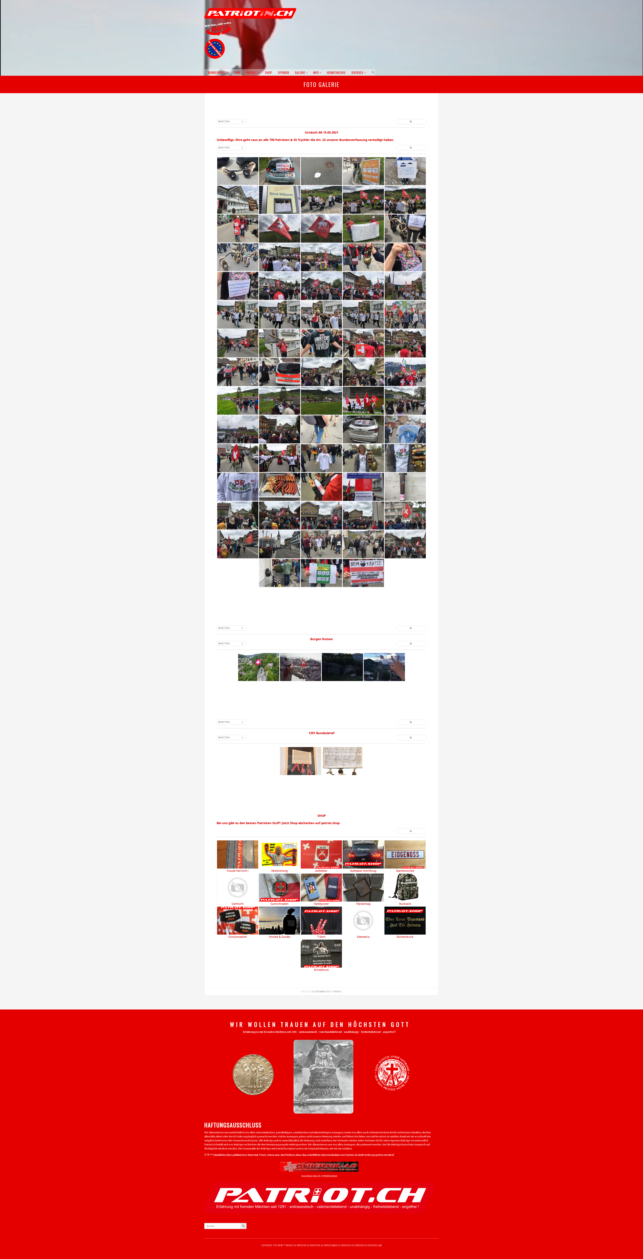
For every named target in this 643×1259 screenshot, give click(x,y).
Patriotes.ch (347, 1245)
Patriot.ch (291, 1245)
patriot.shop (330, 823)
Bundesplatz (217, 72)
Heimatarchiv (336, 72)
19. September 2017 (321, 991)
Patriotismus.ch (332, 1245)
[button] (372, 72)
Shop (268, 72)
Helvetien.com (374, 1245)
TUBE (237, 72)
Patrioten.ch (316, 1245)
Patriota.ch (360, 1245)
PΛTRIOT (337, 991)
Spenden (283, 72)
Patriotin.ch (303, 1245)
